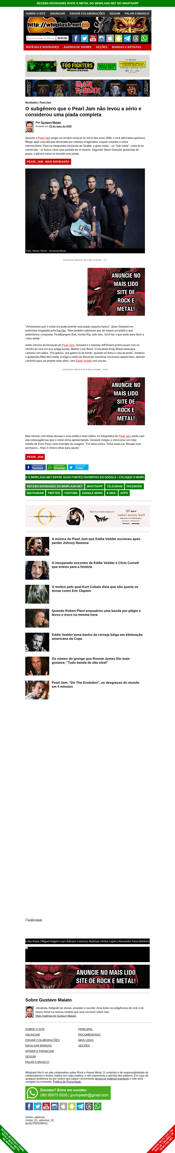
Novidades (31, 102)
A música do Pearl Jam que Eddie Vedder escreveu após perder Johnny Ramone (96, 541)
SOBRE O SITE (35, 13)
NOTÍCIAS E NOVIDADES (42, 47)
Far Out (61, 330)
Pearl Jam (45, 102)
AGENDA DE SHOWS (77, 47)
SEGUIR (115, 13)
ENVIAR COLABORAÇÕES (87, 13)
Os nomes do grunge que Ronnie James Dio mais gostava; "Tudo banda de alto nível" (91, 660)
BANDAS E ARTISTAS (126, 47)
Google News (92, 493)
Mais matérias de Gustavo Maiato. (56, 1015)
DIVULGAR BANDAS (38, 1045)
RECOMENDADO (89, 1034)
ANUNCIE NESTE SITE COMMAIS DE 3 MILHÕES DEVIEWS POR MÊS (162, 1140)
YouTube (71, 493)
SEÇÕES (101, 47)
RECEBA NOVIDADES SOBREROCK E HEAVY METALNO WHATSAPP (13, 1140)
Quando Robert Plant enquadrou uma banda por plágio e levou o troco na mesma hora (96, 612)
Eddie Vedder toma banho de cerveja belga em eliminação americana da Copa (97, 636)
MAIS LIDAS (86, 1040)
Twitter (54, 493)
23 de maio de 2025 (60, 126)
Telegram (114, 486)
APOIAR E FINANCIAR (39, 1051)
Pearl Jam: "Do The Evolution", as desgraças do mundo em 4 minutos (95, 684)
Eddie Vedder (84, 360)
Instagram (35, 493)
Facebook (134, 486)
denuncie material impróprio (112, 1078)
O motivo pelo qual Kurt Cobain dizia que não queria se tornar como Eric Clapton (95, 588)
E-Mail (111, 493)
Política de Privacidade (67, 1081)
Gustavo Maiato (51, 122)
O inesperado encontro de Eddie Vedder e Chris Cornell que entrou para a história (95, 565)
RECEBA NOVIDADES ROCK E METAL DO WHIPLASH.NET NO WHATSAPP (87, 3)
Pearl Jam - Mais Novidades (48, 161)
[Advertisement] (54, 401)
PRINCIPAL (85, 1029)
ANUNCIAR (57, 13)
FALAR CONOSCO (137, 13)
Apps (124, 493)
